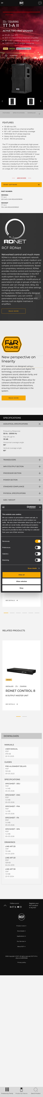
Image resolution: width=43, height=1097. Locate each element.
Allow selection (21, 581)
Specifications (19, 113)
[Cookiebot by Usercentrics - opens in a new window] (27, 507)
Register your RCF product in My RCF (34, 905)
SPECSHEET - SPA (12, 829)
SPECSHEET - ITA (12, 818)
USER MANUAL (11, 749)
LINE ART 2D (10, 846)
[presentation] (2, 101)
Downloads (32, 113)
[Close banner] (40, 507)
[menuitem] (21, 962)
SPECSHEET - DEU (12, 784)
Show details (32, 568)
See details (10, 600)
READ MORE (14, 311)
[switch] (38, 547)
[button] (6, 613)
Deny (21, 588)
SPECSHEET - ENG (12, 795)
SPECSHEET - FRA (12, 806)
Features (6, 113)
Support (14, 55)
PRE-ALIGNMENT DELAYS (15, 766)
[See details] (21, 661)
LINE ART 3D (10, 869)
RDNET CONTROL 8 (20, 691)
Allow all (21, 575)
